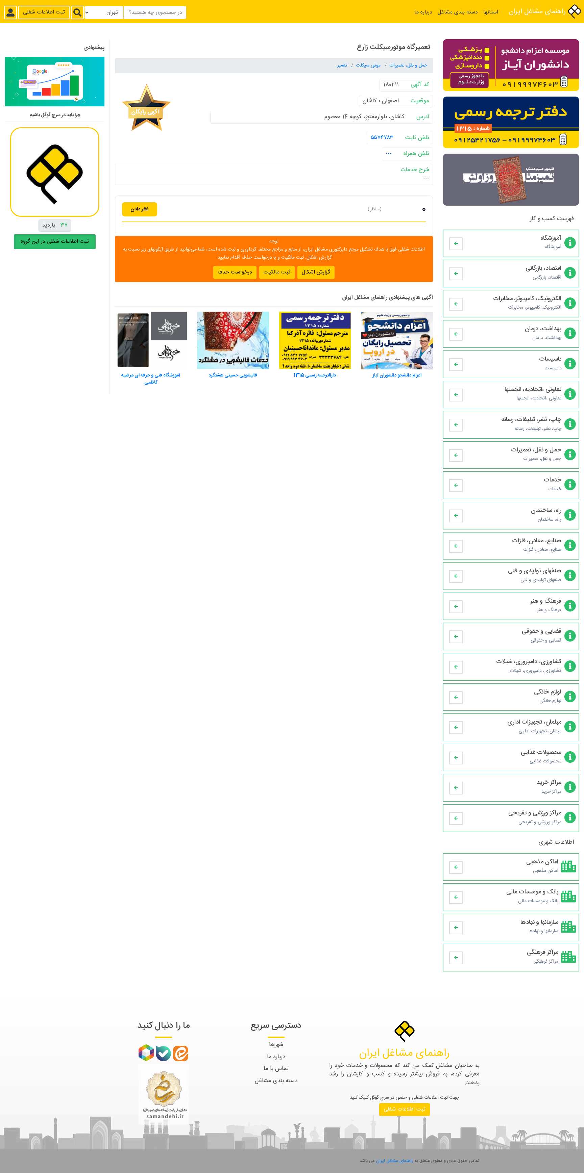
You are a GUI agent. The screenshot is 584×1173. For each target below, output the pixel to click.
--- (389, 153)
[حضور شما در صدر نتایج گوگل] (54, 84)
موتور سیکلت (369, 65)
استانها (490, 12)
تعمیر (342, 65)
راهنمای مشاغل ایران (538, 11)
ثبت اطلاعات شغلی (44, 12)
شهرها (276, 1044)
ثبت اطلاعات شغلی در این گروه (55, 241)
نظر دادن (139, 209)
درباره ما (423, 12)
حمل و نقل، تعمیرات (408, 65)
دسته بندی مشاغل (458, 12)
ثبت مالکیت (277, 272)
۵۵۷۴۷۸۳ (381, 137)
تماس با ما (276, 1068)
